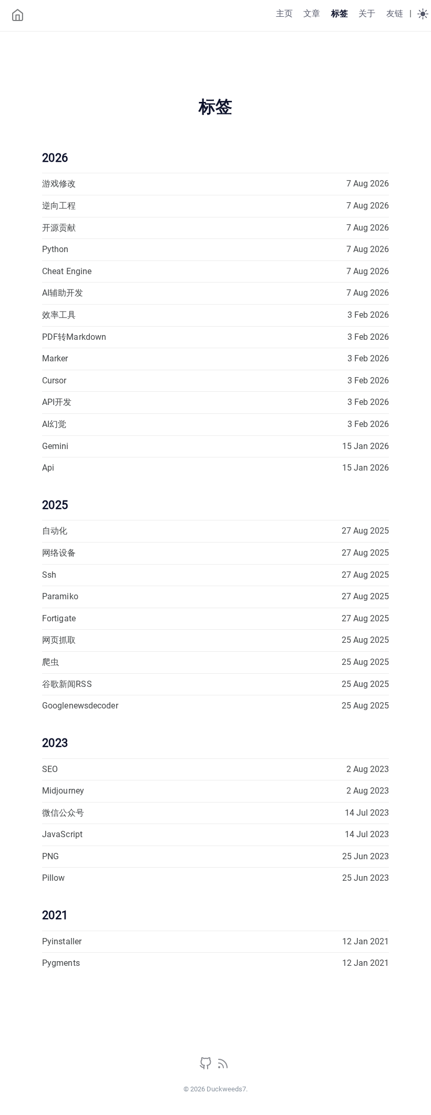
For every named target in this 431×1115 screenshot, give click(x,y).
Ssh (49, 575)
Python (55, 249)
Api (48, 468)
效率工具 (59, 315)
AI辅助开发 (63, 293)
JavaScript (62, 834)
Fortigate (59, 618)
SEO (50, 769)
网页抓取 (59, 640)
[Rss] (223, 1067)
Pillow (53, 878)
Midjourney (63, 791)
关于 (366, 13)
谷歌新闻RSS (67, 684)
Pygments (61, 963)
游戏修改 (59, 184)
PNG (50, 856)
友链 (394, 13)
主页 (284, 13)
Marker (55, 358)
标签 (339, 13)
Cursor (54, 380)
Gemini (55, 446)
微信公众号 (63, 813)
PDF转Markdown (74, 337)
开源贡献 (59, 228)
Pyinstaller (61, 941)
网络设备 (59, 553)
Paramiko (60, 596)
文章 (311, 13)
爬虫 (50, 662)
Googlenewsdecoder (80, 706)
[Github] (206, 1067)
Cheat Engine (66, 271)
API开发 (57, 402)
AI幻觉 (54, 424)
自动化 (54, 531)
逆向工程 (59, 206)
